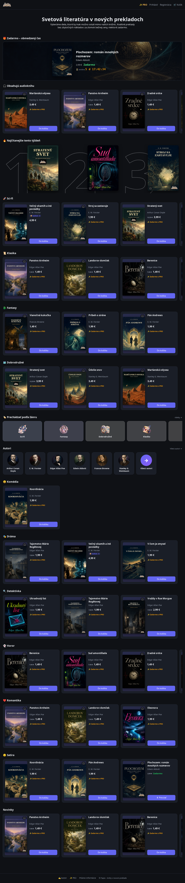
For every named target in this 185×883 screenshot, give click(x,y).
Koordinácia (36, 489)
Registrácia (165, 4)
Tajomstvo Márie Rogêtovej (39, 545)
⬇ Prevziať (161, 797)
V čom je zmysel (156, 543)
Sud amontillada (97, 653)
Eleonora (152, 707)
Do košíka (43, 128)
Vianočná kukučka (40, 315)
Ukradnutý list (38, 598)
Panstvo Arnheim (98, 93)
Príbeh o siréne (97, 315)
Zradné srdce (154, 93)
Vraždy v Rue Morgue (159, 598)
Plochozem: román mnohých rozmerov (158, 764)
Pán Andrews (155, 315)
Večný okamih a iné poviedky (40, 207)
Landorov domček (98, 260)
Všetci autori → (176, 448)
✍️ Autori (62, 878)
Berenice (152, 260)
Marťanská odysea (39, 93)
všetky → (178, 417)
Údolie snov (95, 369)
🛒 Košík (177, 4)
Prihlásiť (153, 4)
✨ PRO (143, 4)
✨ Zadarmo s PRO (37, 109)
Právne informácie (87, 878)
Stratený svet (154, 205)
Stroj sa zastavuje (98, 205)
